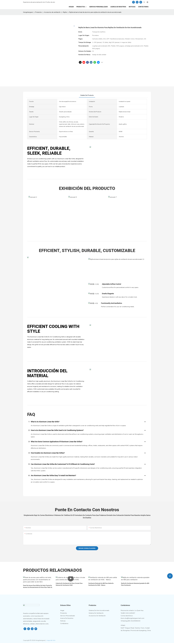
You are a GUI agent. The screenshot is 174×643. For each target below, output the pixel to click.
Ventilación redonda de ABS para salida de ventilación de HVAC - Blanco (101, 584)
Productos (38, 12)
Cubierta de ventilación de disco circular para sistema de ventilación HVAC (69, 584)
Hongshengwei (28, 12)
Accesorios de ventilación (52, 12)
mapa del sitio (50, 640)
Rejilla (65, 12)
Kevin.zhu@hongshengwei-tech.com (132, 618)
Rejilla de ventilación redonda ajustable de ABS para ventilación (135, 584)
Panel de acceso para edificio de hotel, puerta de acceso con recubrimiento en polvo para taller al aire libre (37, 586)
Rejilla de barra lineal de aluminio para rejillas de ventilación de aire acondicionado (95, 12)
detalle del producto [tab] (87, 95)
